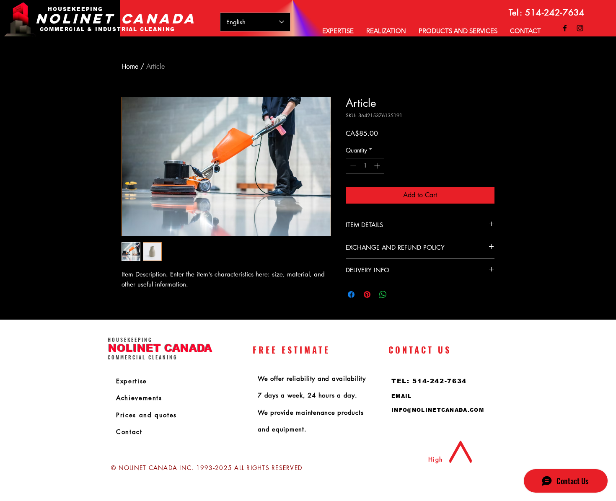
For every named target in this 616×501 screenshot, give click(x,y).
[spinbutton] (365, 165)
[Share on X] (399, 294)
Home (130, 66)
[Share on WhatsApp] (383, 294)
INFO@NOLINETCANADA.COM (437, 410)
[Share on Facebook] (351, 294)
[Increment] (378, 165)
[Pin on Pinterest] (367, 294)
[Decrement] (352, 165)
